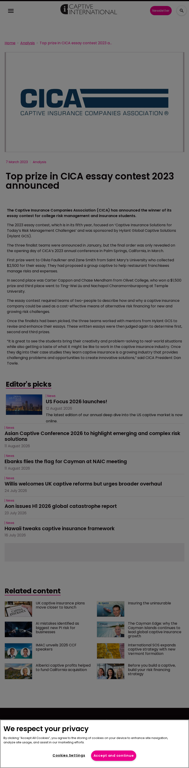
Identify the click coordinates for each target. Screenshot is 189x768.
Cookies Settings (69, 755)
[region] (94, 744)
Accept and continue (114, 755)
